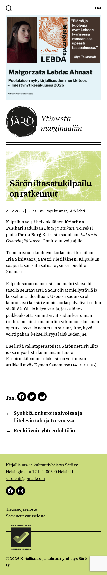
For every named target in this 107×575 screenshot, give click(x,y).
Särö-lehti (76, 211)
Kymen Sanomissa (52, 364)
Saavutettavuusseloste (25, 516)
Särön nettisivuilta (79, 346)
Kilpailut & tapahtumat (47, 211)
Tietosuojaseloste (21, 509)
